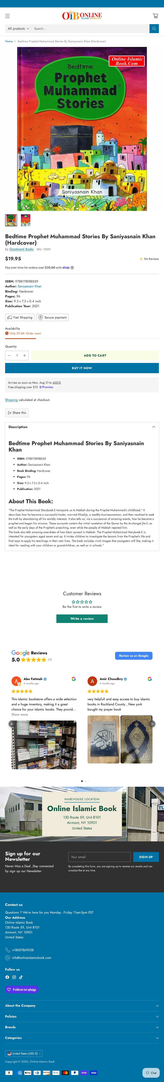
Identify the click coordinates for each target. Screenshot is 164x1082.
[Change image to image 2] (26, 220)
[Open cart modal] (155, 16)
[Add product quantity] (24, 355)
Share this (19, 412)
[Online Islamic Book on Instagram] (14, 978)
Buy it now (82, 368)
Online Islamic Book (42, 1061)
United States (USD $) (25, 1053)
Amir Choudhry (111, 679)
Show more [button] (20, 714)
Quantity (11, 346)
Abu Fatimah (33, 679)
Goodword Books (22, 249)
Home (9, 41)
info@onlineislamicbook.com (31, 957)
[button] (133, 656)
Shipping (11, 400)
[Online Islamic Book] (82, 15)
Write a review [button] (82, 618)
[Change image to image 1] (11, 220)
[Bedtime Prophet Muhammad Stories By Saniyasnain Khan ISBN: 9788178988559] (82, 129)
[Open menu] (7, 16)
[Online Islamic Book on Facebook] (7, 978)
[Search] (154, 28)
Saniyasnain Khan (29, 286)
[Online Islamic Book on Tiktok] (20, 978)
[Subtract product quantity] (9, 355)
